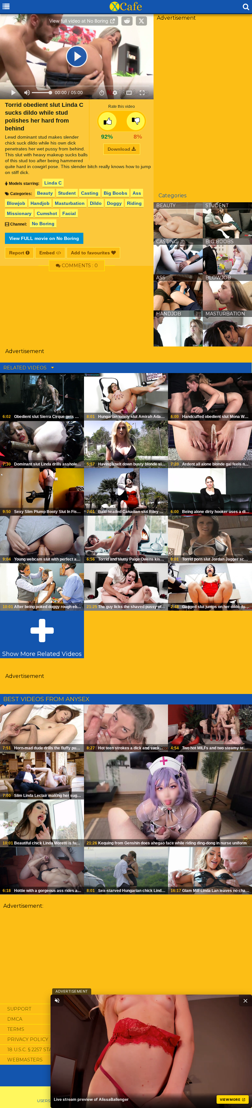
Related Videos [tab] (25, 368)
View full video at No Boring (79, 21)
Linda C (53, 183)
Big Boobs (115, 193)
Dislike (136, 121)
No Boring (43, 223)
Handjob (40, 203)
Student (67, 193)
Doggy (114, 203)
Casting (89, 193)
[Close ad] (245, 1000)
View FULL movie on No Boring (44, 238)
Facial (69, 213)
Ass (137, 193)
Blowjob (16, 203)
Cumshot (47, 213)
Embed (47, 252)
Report (17, 252)
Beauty (45, 193)
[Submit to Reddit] (127, 21)
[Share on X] (141, 21)
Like (107, 121)
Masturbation (70, 203)
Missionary (19, 213)
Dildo (96, 203)
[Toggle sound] (57, 1000)
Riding (134, 203)
